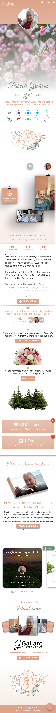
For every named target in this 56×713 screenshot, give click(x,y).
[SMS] (28, 119)
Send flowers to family (28, 341)
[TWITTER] (37, 113)
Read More (28, 296)
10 (53, 420)
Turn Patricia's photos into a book (28, 236)
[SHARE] (37, 119)
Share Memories (29, 658)
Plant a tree (28, 378)
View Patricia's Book (28, 526)
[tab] (12, 248)
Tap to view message (24, 592)
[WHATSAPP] (46, 113)
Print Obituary (29, 301)
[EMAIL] (18, 119)
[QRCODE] (9, 113)
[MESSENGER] (28, 113)
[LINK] (46, 119)
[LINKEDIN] (9, 119)
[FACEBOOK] (18, 113)
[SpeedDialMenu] (49, 706)
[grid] (28, 202)
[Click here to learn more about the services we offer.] (28, 645)
